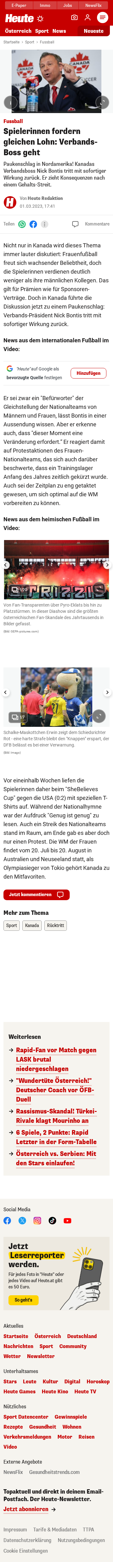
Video (10, 1447)
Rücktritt (55, 926)
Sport (42, 31)
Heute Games (19, 1392)
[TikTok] (52, 1220)
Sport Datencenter (25, 1417)
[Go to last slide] (6, 565)
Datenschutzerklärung (27, 1540)
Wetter (12, 1356)
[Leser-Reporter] (74, 17)
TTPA (88, 1529)
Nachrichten (18, 1346)
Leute (29, 1382)
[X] (22, 1220)
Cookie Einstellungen (25, 1551)
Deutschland (82, 1336)
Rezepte (13, 1427)
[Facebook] (33, 224)
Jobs (67, 5)
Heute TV (85, 1392)
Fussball (47, 42)
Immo (45, 5)
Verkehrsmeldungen (27, 1437)
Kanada (32, 926)
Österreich (18, 31)
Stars (10, 1382)
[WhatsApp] (22, 224)
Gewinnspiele (71, 1417)
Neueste (94, 31)
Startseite (11, 42)
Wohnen (71, 1427)
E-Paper (19, 5)
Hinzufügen (88, 373)
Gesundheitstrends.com (54, 1472)
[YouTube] (67, 1220)
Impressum (15, 1529)
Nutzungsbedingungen (81, 1540)
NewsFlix (93, 5)
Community (73, 1346)
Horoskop (98, 1382)
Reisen (86, 1437)
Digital (72, 1382)
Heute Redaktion (45, 198)
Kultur (50, 1382)
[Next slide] (107, 565)
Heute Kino (55, 1392)
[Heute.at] (19, 18)
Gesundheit (42, 1427)
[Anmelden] (87, 17)
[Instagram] (37, 1220)
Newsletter (41, 1356)
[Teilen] (44, 224)
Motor (64, 1437)
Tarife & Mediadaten (55, 1529)
